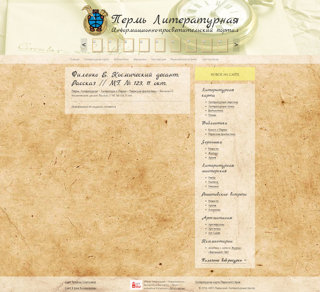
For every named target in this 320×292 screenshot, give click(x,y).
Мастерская (158, 59)
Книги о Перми (217, 129)
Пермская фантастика (143, 91)
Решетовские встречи (184, 59)
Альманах (214, 209)
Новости (213, 148)
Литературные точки (221, 106)
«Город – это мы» (177, 288)
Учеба (211, 177)
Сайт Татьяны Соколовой (80, 282)
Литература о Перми (113, 91)
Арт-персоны (216, 224)
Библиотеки (215, 110)
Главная (74, 59)
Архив (212, 157)
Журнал (213, 153)
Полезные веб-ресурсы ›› (224, 260)
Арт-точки (214, 228)
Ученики (213, 186)
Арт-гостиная (210, 59)
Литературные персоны (223, 102)
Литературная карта (96, 59)
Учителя (213, 182)
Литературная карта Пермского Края (217, 282)
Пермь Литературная (85, 91)
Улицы (212, 114)
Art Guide (214, 233)
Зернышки (140, 59)
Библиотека (121, 59)
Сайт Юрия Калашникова (80, 288)
